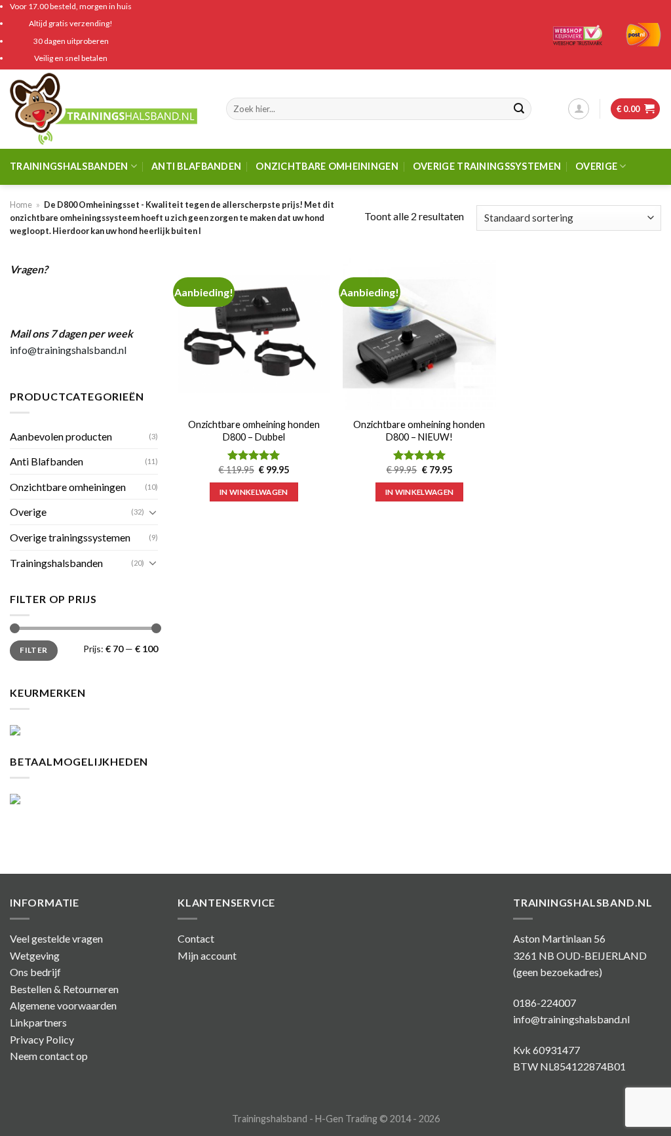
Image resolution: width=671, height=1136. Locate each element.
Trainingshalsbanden (69, 166)
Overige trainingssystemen (487, 166)
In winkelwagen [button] (254, 492)
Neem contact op (49, 1055)
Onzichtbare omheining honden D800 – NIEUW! (419, 430)
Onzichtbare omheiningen (327, 166)
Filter (33, 650)
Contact (196, 938)
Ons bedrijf (35, 972)
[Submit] (519, 109)
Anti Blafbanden (196, 166)
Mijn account (207, 955)
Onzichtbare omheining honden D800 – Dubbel (254, 430)
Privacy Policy (42, 1039)
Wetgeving (35, 955)
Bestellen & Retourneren (64, 989)
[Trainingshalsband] (108, 109)
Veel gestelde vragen (56, 938)
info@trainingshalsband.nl (68, 349)
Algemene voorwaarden (63, 1005)
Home (21, 204)
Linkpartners (38, 1022)
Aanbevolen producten (61, 436)
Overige (596, 166)
